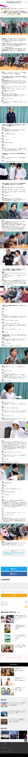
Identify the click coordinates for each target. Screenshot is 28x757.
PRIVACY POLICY (6, 751)
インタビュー (19, 15)
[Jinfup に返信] (26, 607)
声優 (4, 7)
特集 (5, 7)
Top (1, 7)
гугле (6, 604)
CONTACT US (5, 748)
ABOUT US (4, 744)
